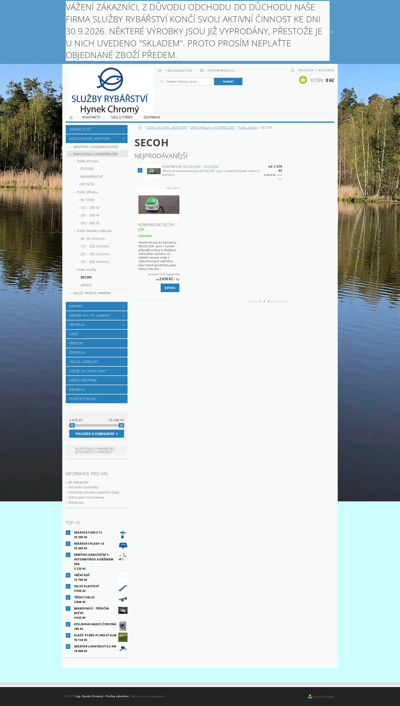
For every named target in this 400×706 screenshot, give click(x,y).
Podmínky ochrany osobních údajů (93, 492)
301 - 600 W (90, 223)
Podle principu (87, 161)
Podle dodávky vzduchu (94, 230)
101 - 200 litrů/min (95, 246)
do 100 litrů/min (93, 238)
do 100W (87, 199)
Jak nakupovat (78, 482)
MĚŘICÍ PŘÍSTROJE (83, 380)
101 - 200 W (90, 207)
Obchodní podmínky (83, 487)
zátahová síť (80, 129)
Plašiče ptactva (82, 399)
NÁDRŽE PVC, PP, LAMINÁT (89, 315)
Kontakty (91, 117)
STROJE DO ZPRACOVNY (87, 371)
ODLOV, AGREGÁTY (83, 361)
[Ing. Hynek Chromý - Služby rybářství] (111, 90)
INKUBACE (77, 389)
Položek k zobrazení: (96, 433)
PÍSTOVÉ (87, 168)
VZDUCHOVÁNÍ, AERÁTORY (89, 138)
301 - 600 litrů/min (95, 261)
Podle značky (86, 269)
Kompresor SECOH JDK (190, 166)
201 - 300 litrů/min (95, 254)
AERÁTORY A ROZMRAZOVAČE (95, 147)
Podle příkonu (87, 192)
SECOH (86, 277)
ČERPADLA (77, 352)
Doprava (152, 117)
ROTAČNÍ (87, 184)
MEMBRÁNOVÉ (92, 176)
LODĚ (73, 334)
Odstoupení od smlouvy (86, 497)
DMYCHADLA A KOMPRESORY (95, 154)
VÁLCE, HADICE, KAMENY (92, 293)
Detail (170, 288)
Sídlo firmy (122, 117)
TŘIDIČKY (76, 343)
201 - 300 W (90, 215)
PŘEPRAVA (77, 324)
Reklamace (76, 502)
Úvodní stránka (71, 117)
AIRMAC (86, 285)
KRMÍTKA (75, 306)
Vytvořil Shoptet (323, 697)
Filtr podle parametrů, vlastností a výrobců (95, 450)
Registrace (326, 70)
